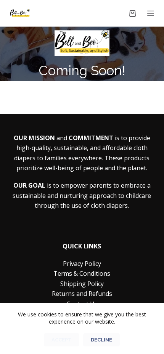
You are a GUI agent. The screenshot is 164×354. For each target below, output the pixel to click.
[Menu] (150, 13)
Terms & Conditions (81, 273)
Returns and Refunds (82, 293)
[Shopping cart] (132, 13)
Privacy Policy (82, 263)
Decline (101, 340)
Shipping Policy (82, 284)
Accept (61, 340)
